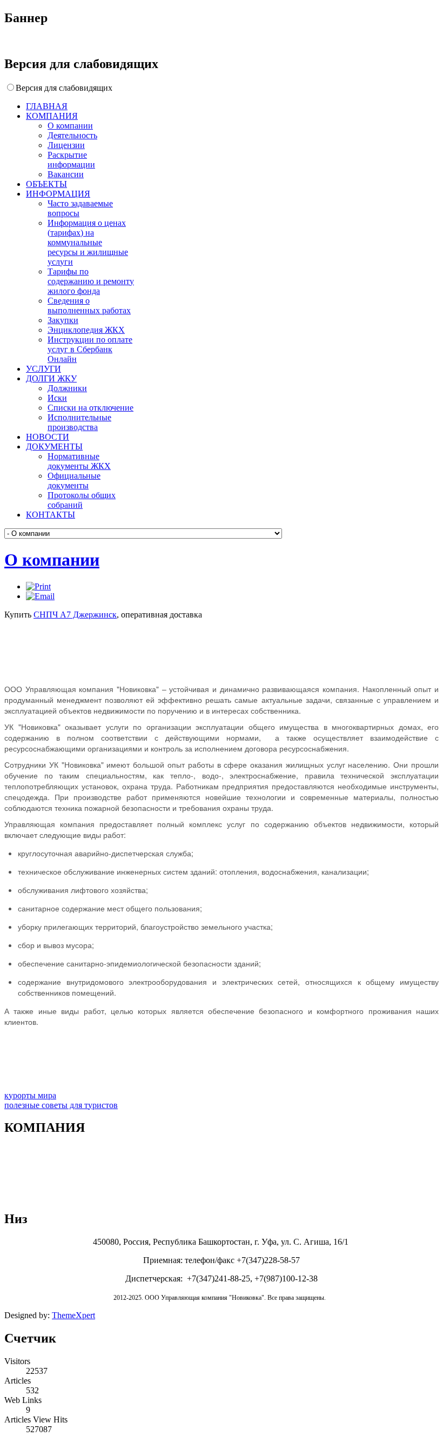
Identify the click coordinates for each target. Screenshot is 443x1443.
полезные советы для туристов (61, 1105)
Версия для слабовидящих (64, 87)
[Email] (40, 596)
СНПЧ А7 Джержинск (75, 614)
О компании (51, 559)
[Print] (38, 586)
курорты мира (30, 1095)
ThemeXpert (73, 1315)
